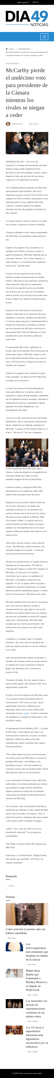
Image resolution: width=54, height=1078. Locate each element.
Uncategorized (12, 63)
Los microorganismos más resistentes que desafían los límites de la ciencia (37, 952)
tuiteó (26, 713)
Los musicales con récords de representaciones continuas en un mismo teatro (36, 1008)
